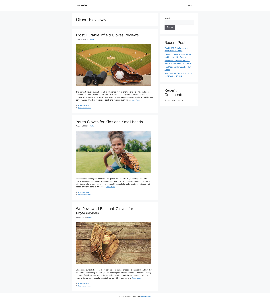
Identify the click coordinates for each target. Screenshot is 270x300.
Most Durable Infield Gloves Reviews (107, 35)
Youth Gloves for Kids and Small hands (109, 122)
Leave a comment (84, 108)
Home (190, 5)
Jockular (81, 5)
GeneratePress (145, 297)
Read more (135, 100)
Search (167, 18)
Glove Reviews (83, 105)
